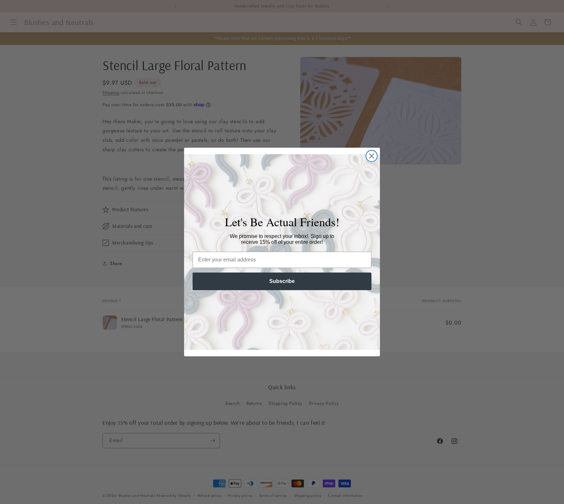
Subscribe (282, 281)
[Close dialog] (371, 156)
